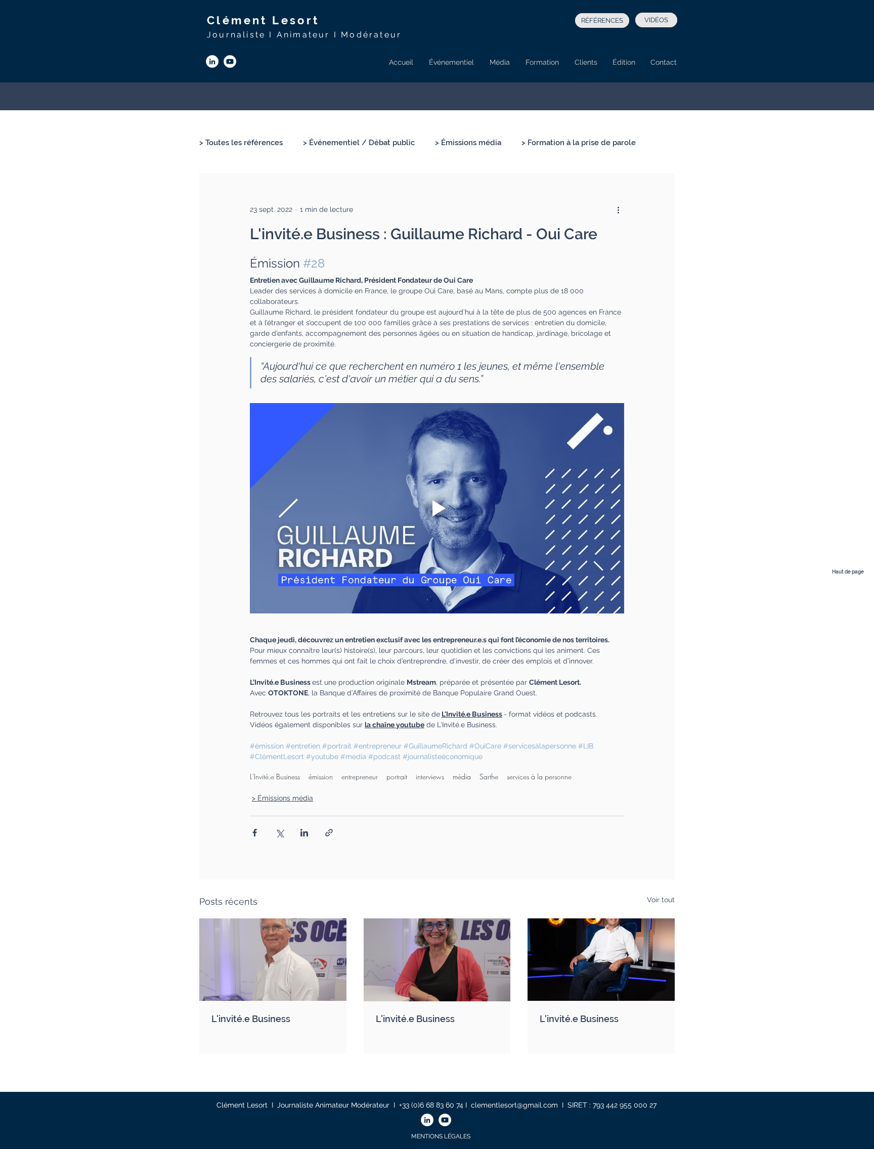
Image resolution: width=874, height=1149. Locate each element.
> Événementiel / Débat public (359, 142)
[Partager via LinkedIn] (304, 832)
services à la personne (539, 776)
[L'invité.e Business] (272, 959)
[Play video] (437, 508)
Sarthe (488, 776)
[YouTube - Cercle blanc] (230, 61)
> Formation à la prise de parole (578, 142)
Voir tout (661, 900)
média (462, 776)
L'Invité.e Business (275, 776)
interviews (430, 776)
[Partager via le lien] (329, 832)
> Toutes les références (241, 142)
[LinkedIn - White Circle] (212, 61)
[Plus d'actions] (618, 209)
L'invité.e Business (250, 1018)
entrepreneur (359, 776)
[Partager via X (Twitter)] (279, 832)
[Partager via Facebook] (254, 832)
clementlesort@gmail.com (514, 1105)
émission (321, 776)
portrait (396, 776)
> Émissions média (468, 142)
